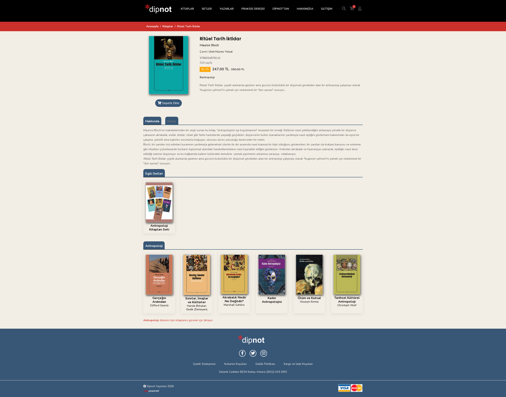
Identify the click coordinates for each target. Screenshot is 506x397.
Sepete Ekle (170, 103)
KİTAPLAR (187, 9)
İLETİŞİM (326, 9)
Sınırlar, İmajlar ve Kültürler (196, 300)
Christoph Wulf (346, 305)
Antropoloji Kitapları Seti (159, 228)
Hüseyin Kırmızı (309, 302)
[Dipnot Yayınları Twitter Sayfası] (253, 353)
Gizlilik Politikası (265, 364)
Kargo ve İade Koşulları (298, 364)
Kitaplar (167, 26)
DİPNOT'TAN (281, 9)
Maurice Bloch (209, 45)
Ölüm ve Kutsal (309, 298)
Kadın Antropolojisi (272, 300)
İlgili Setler (154, 173)
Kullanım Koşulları (235, 364)
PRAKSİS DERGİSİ (253, 9)
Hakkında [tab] (152, 121)
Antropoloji (154, 246)
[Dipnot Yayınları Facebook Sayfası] (242, 353)
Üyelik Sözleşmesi (204, 364)
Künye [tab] (171, 121)
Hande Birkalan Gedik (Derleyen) (196, 307)
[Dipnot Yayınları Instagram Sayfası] (263, 353)
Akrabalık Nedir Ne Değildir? (234, 299)
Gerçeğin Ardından (159, 300)
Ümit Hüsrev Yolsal (221, 52)
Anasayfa (152, 26)
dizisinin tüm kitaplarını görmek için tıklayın (178, 320)
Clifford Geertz (159, 305)
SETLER (207, 9)
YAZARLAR (227, 9)
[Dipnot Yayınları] (158, 9)
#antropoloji (207, 77)
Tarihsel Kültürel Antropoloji (347, 300)
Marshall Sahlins (234, 305)
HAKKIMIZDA (305, 9)
